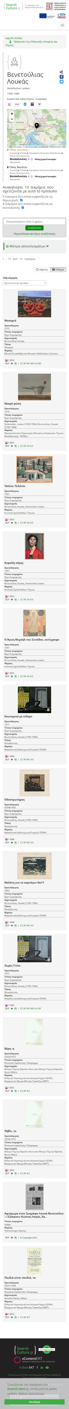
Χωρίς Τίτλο (12, 965)
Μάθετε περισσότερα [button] (31, 1393)
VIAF (17, 104)
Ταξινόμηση (10, 277)
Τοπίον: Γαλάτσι (14, 486)
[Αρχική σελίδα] (23, 6)
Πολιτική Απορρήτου (33, 1374)
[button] (36, 126)
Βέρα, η (9, 1048)
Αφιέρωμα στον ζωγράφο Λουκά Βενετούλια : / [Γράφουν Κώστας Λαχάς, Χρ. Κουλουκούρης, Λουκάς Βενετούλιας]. (34, 1217)
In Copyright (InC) (28, 1237)
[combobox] (25, 282)
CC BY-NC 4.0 (26, 759)
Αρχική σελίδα (13, 38)
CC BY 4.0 (25, 1090)
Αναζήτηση (34, 227)
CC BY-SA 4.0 (26, 445)
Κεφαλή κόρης (13, 562)
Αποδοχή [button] (34, 1401)
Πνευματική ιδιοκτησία (34, 1377)
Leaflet (19, 147)
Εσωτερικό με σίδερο (18, 716)
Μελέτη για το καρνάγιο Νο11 (24, 882)
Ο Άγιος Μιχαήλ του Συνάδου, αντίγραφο (31, 639)
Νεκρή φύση (12, 403)
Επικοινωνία (14, 1374)
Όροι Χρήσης (52, 1374)
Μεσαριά (10, 320)
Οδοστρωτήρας (14, 799)
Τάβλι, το (10, 1131)
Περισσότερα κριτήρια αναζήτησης (34, 233)
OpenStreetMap (31, 147)
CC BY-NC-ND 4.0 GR (30, 363)
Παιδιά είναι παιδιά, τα (20, 1277)
